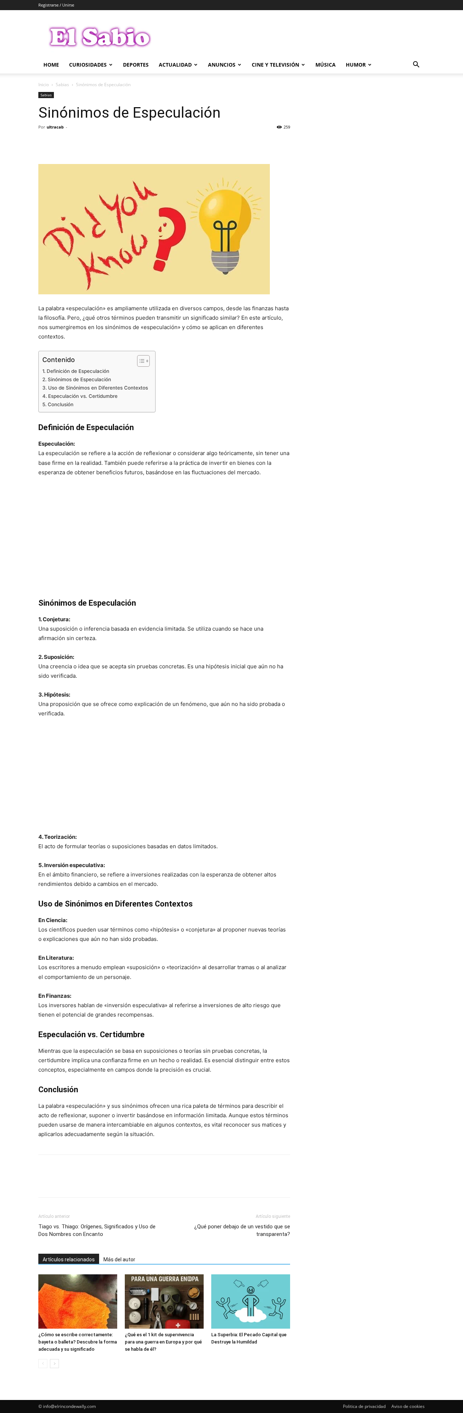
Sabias (62, 84)
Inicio (43, 84)
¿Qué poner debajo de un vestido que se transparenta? (242, 1230)
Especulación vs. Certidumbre (83, 396)
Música (325, 64)
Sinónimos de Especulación (79, 379)
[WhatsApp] (95, 143)
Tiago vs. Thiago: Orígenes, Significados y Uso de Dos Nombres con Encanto (97, 1230)
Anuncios (221, 64)
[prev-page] (42, 1363)
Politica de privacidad (364, 1406)
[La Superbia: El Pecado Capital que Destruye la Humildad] (250, 1301)
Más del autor (119, 1259)
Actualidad (175, 64)
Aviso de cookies (408, 1406)
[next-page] (54, 1363)
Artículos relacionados (69, 1259)
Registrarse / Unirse (56, 5)
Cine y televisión (275, 64)
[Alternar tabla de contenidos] (140, 361)
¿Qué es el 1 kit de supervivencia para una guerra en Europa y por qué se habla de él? (163, 1342)
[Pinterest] (79, 143)
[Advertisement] (164, 537)
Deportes (136, 64)
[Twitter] (62, 143)
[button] (416, 65)
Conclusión (60, 404)
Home (51, 64)
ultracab (55, 127)
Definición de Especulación (78, 371)
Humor (356, 64)
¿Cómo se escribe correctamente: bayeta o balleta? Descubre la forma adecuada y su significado (77, 1342)
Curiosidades (88, 64)
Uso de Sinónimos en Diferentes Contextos (98, 388)
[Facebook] (45, 143)
